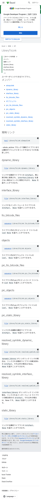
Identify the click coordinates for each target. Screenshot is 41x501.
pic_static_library (12, 113)
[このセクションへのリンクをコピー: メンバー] (14, 80)
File (6, 168)
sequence (7, 223)
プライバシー (14, 491)
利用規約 (5, 491)
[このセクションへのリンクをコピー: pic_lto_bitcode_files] (26, 265)
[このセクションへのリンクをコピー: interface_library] (21, 190)
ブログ (4, 459)
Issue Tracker (6, 474)
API (15, 46)
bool (6, 141)
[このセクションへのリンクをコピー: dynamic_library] (21, 160)
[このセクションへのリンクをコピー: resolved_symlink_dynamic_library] (10, 344)
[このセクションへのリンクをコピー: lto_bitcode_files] (22, 215)
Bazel (3, 46)
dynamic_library (12, 89)
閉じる (20, 27)
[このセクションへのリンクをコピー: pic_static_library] (22, 315)
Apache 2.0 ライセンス (26, 438)
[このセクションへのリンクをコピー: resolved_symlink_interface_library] (10, 377)
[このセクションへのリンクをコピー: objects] (12, 240)
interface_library (12, 93)
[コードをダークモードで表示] (38, 138)
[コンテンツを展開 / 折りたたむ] (16, 56)
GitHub (4, 462)
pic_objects (10, 109)
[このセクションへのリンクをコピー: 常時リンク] (17, 132)
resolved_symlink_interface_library (19, 121)
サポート (5, 471)
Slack (3, 478)
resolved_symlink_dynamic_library (19, 117)
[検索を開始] (29, 2)
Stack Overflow (7, 481)
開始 (20, 33)
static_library (11, 125)
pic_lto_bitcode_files (14, 105)
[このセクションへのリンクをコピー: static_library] (18, 410)
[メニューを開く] (3, 2)
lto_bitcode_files (12, 97)
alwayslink (10, 86)
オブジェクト (11, 101)
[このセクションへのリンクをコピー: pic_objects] (16, 290)
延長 (9, 46)
